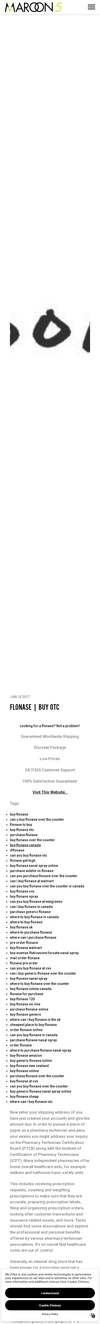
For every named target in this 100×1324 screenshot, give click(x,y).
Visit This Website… (50, 792)
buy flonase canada (25, 845)
